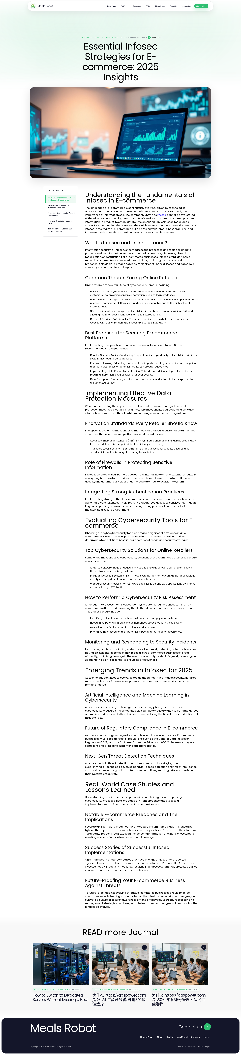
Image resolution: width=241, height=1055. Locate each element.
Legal (207, 1046)
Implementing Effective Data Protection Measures (59, 206)
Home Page (146, 1037)
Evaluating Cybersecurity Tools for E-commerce (62, 214)
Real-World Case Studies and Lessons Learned (60, 230)
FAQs (170, 1037)
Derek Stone (156, 37)
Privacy (191, 1046)
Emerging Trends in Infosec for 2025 (60, 222)
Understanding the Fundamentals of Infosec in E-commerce (61, 198)
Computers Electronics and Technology (102, 37)
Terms (200, 1046)
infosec (161, 214)
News (160, 1037)
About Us (182, 1046)
